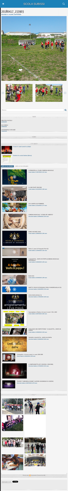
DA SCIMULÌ (4, 122)
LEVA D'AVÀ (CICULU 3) (35, 295)
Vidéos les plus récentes (7, 166)
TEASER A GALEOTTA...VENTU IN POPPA (40, 337)
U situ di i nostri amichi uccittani (22, 146)
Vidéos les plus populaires (21, 166)
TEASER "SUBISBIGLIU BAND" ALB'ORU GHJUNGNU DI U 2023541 (35, 381)
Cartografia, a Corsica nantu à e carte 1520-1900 (30, 354)
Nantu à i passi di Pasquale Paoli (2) (38, 248)
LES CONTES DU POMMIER (36, 203)
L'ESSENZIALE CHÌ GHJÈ (8, 126)
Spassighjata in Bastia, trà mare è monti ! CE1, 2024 (43, 312)
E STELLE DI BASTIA (7, 131)
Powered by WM (41, 475)
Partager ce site (6, 482)
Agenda (34, 137)
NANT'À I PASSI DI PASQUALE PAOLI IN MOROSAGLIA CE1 (45, 287)
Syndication (34, 475)
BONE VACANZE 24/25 (35, 231)
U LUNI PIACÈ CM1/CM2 (35, 187)
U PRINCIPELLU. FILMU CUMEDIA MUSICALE (41, 170)
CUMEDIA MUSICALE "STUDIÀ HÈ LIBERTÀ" (41, 214)
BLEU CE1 (31, 276)
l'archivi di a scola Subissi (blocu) (22, 155)
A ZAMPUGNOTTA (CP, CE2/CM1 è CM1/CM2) (41, 364)
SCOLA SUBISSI (34, 3)
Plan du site (25, 475)
